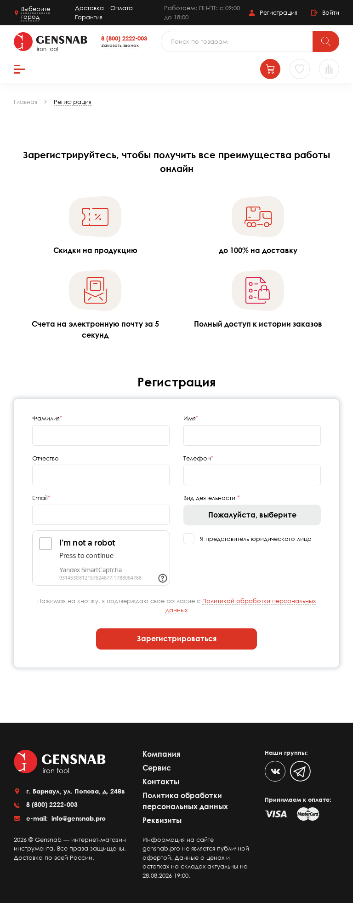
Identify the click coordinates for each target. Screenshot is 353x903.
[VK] (275, 771)
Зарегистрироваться (176, 638)
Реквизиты (162, 820)
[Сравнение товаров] (329, 69)
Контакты (160, 781)
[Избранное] (300, 69)
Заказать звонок (120, 45)
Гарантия (88, 17)
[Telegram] (300, 771)
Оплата (121, 8)
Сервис (156, 767)
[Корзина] (270, 69)
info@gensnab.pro (78, 818)
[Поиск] (326, 41)
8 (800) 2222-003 (124, 38)
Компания (161, 754)
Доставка (89, 8)
